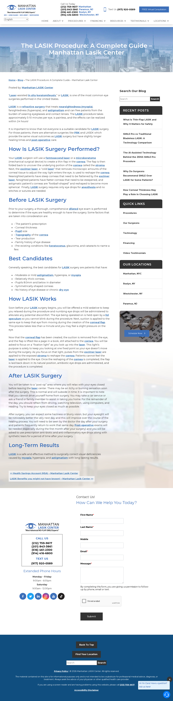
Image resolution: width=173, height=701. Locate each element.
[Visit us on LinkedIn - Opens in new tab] (38, 596)
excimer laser (29, 169)
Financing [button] (96, 21)
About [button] (57, 21)
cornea (80, 161)
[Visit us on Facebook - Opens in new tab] (22, 596)
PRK (77, 132)
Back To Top (86, 644)
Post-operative (84, 425)
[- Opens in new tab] (61, 596)
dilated (73, 208)
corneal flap (97, 322)
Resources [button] (116, 21)
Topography (23, 234)
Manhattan (85, 6)
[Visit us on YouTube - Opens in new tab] (53, 596)
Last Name (87, 527)
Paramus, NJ (86, 9)
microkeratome (86, 158)
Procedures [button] (75, 21)
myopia (76, 275)
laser (51, 169)
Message (86, 563)
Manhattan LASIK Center (37, 87)
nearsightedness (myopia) (76, 106)
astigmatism (56, 110)
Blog (20, 80)
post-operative (40, 140)
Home (44, 21)
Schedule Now (135, 333)
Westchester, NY (89, 15)
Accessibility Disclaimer (86, 690)
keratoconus (57, 245)
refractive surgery (33, 106)
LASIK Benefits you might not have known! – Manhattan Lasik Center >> (51, 478)
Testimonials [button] (138, 21)
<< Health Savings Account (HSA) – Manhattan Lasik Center (44, 473)
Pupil (18, 231)
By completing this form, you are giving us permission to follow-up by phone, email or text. (114, 588)
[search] (155, 99)
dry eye (64, 289)
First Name (87, 515)
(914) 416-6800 (69, 15)
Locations (160, 21)
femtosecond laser (58, 158)
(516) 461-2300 (69, 12)
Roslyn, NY (85, 12)
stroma (100, 165)
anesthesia (88, 187)
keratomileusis (46, 95)
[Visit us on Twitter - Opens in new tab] (30, 596)
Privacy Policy (61, 671)
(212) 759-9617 (69, 6)
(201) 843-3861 (69, 9)
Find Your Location (86, 654)
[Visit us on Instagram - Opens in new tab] (45, 596)
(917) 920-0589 (126, 9)
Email (84, 551)
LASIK (65, 95)
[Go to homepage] (21, 9)
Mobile (84, 539)
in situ (32, 95)
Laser (12, 95)
